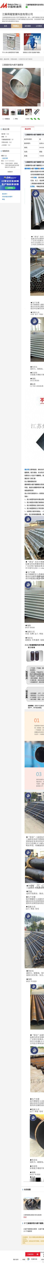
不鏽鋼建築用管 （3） (7, 139)
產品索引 (4, 194)
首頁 (1, 59)
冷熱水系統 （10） (6, 142)
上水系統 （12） (6, 145)
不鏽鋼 (36, 168)
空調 (35, 177)
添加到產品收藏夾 (7, 197)
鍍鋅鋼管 (28, 168)
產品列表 (6, 59)
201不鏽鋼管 (27, 1231)
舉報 (16, 119)
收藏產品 (7, 119)
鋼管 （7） (4, 137)
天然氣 (32, 186)
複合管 (27, 469)
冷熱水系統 (13, 59)
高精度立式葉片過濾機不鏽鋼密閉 (32, 52)
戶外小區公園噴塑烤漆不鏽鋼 (10, 52)
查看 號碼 (5, 158)
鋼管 (42, 168)
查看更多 (10, 172)
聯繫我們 (25, 1259)
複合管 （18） (5, 134)
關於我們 (15, 1259)
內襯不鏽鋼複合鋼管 (30, 1229)
